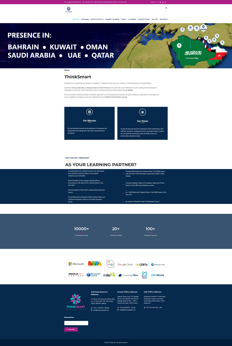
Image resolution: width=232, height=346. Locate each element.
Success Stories (144, 19)
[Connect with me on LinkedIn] (160, 2)
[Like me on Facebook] (158, 2)
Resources (164, 19)
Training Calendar (112, 19)
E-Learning (132, 19)
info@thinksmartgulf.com (73, 2)
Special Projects (96, 19)
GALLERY (155, 19)
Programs (85, 19)
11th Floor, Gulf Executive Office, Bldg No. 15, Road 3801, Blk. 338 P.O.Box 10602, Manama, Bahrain (103, 301)
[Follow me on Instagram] (165, 2)
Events (123, 19)
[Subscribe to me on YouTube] (163, 2)
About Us (75, 19)
